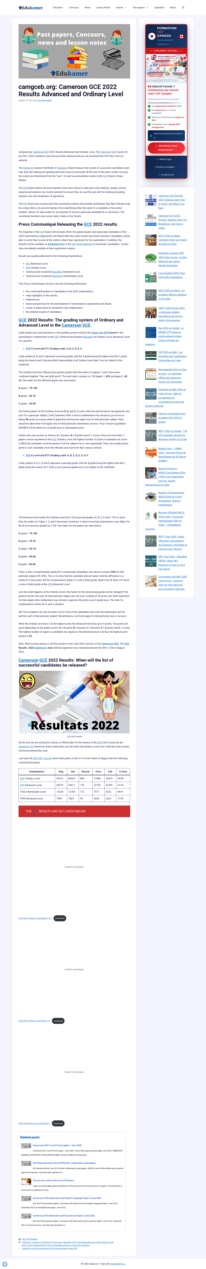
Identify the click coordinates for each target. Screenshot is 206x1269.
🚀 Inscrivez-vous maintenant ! (166, 148)
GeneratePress (117, 1264)
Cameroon (38, 152)
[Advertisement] (74, 128)
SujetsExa (159, 7)
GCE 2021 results (42, 758)
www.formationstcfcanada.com (168, 135)
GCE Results (32, 1239)
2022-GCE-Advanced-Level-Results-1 (34, 1123)
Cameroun (57, 1242)
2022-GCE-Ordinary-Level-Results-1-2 (34, 1021)
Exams (119, 7)
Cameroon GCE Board (42, 1242)
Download (59, 918)
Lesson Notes (103, 7)
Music (173, 7)
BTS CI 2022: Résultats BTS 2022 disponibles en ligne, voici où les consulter (56, 1245)
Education (58, 7)
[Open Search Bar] (183, 7)
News (87, 7)
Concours (74, 7)
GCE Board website (82, 244)
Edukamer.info (56, 244)
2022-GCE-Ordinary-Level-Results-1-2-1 (35, 918)
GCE (46, 152)
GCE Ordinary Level (104, 1242)
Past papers (139, 7)
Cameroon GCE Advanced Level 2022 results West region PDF (50, 1248)
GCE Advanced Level (86, 1242)
